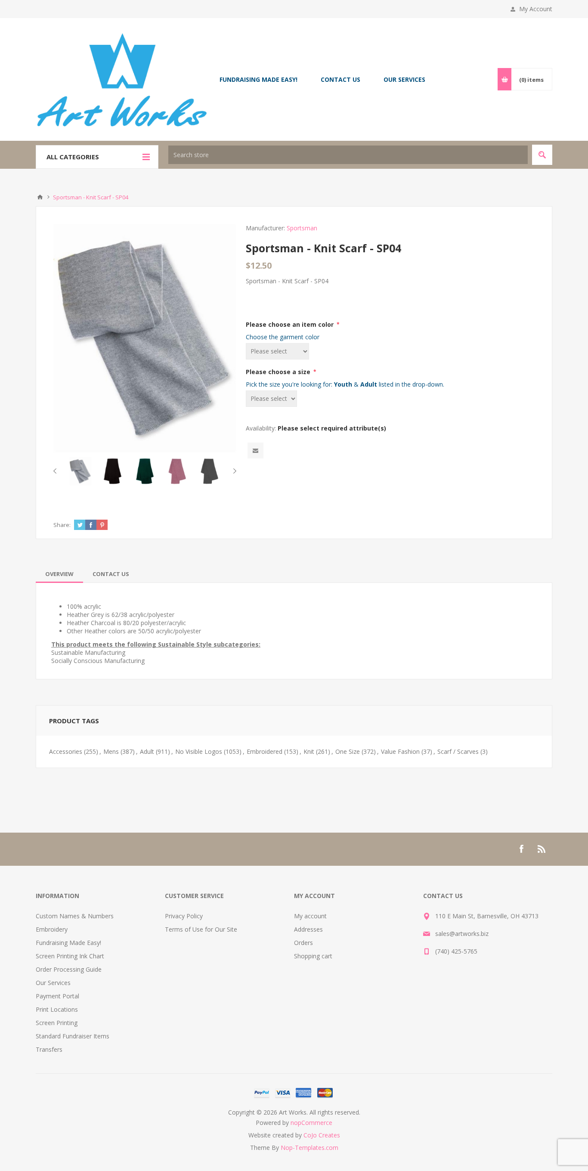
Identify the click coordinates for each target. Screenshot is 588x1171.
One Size (347, 751)
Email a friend (255, 450)
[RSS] (542, 849)
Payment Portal (57, 996)
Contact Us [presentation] (111, 574)
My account (310, 916)
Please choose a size (279, 372)
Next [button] (233, 471)
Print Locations (57, 1009)
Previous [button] (56, 471)
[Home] (40, 197)
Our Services (53, 983)
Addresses (308, 929)
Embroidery (52, 929)
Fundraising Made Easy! (68, 943)
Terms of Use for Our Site (201, 929)
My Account (535, 9)
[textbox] (348, 155)
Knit (308, 751)
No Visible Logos (198, 751)
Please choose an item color (290, 324)
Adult (147, 751)
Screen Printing (56, 1023)
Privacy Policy (184, 916)
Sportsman (302, 228)
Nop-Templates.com (309, 1147)
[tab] (59, 574)
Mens (111, 751)
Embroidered (264, 751)
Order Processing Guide (69, 969)
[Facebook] (521, 849)
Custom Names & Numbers (75, 916)
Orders (303, 943)
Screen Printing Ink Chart (70, 956)
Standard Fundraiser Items (72, 1036)
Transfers (49, 1049)
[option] (80, 471)
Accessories (65, 751)
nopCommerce (311, 1122)
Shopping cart (313, 956)
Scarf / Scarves (458, 751)
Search (542, 155)
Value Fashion (400, 751)
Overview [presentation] (59, 574)
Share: (62, 525)
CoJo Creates (321, 1135)
